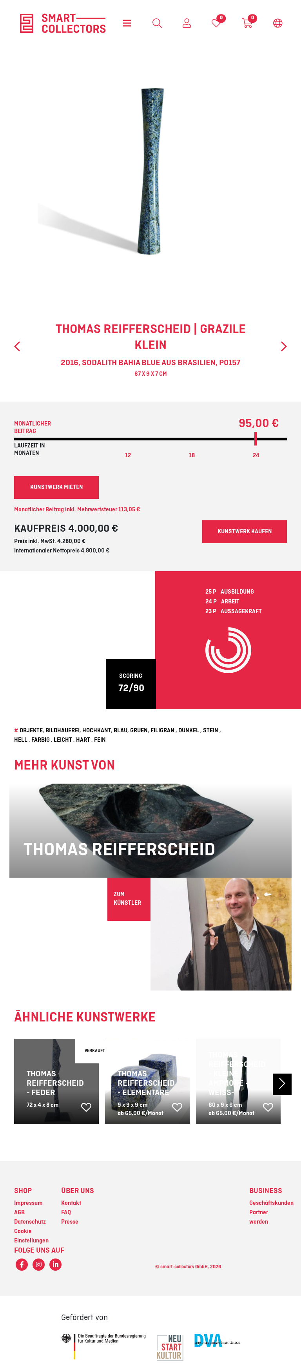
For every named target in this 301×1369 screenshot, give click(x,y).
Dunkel (188, 731)
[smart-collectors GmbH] (63, 23)
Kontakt (71, 1203)
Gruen (139, 731)
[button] (270, 1084)
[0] (216, 25)
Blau (120, 731)
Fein (100, 740)
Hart (83, 740)
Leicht (63, 740)
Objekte (31, 731)
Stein (210, 731)
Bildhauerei (62, 731)
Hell (20, 740)
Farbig (40, 740)
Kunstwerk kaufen (245, 532)
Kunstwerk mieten (56, 487)
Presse (69, 1222)
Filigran (162, 731)
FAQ (66, 1213)
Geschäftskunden (271, 1203)
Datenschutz (30, 1222)
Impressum (28, 1203)
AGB (19, 1213)
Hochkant (96, 731)
